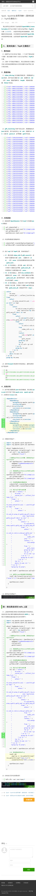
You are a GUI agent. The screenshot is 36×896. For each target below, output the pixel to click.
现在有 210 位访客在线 (7, 885)
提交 (28, 869)
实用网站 (18, 882)
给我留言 (10, 882)
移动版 (3, 882)
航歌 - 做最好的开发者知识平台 (11, 1)
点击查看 (8, 31)
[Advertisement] (18, 820)
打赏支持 (26, 882)
